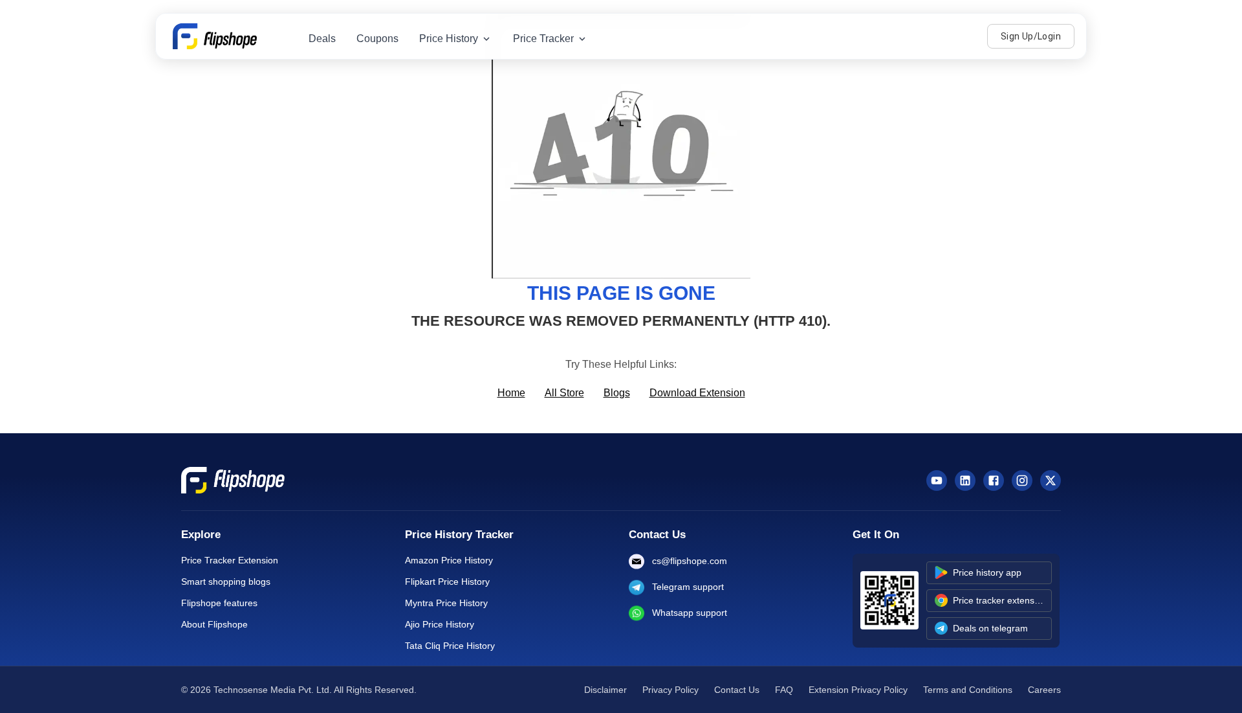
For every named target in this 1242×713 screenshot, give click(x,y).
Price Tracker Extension (229, 560)
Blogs (617, 392)
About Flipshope (214, 624)
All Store (564, 392)
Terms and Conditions (967, 690)
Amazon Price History (449, 560)
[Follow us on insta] (1022, 480)
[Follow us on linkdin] (965, 480)
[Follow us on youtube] (936, 480)
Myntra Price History (446, 603)
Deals (322, 38)
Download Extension (697, 392)
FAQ (784, 690)
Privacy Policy (670, 690)
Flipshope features (219, 603)
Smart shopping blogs (225, 581)
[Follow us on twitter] (1050, 480)
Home (511, 392)
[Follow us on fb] (993, 480)
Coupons (377, 38)
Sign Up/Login (1031, 36)
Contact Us (736, 690)
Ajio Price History (439, 624)
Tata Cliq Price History (450, 645)
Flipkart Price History (447, 581)
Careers (1044, 690)
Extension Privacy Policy (858, 690)
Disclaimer (605, 690)
